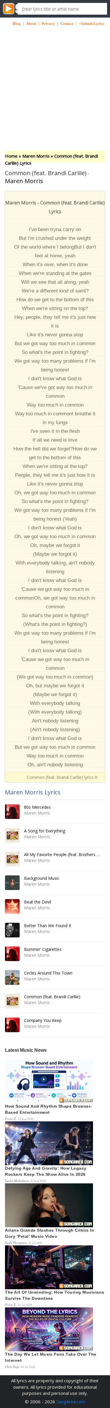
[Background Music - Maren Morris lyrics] (12, 882)
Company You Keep (43, 1020)
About (31, 23)
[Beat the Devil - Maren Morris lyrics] (12, 906)
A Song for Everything (44, 831)
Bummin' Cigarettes (43, 949)
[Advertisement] (55, 81)
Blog (17, 23)
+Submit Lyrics (91, 23)
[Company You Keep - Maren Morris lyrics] (12, 1025)
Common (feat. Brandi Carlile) (52, 996)
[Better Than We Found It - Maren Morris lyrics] (12, 930)
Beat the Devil (37, 902)
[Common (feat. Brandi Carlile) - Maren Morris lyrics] (12, 1001)
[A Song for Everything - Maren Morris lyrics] (12, 835)
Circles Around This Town (48, 973)
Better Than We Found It (47, 925)
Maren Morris (36, 156)
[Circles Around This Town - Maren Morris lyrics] (12, 977)
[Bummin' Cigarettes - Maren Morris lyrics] (12, 953)
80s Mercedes (37, 807)
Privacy (48, 23)
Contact (66, 23)
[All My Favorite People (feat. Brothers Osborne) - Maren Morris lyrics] (12, 859)
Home (11, 156)
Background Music (41, 878)
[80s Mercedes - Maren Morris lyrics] (12, 811)
